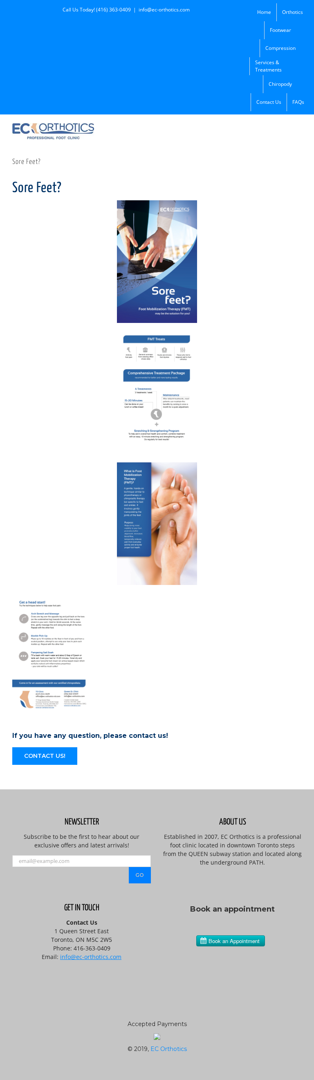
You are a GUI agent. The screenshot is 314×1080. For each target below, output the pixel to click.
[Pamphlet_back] (52, 596)
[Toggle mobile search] (283, 127)
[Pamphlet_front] (157, 203)
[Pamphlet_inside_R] (157, 334)
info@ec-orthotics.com (164, 9)
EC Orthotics (168, 1049)
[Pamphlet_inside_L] (157, 465)
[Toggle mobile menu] (298, 127)
